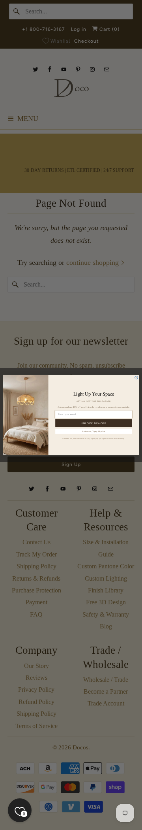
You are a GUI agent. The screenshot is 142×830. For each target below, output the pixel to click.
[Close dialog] (136, 377)
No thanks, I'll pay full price (93, 431)
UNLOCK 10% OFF (93, 423)
